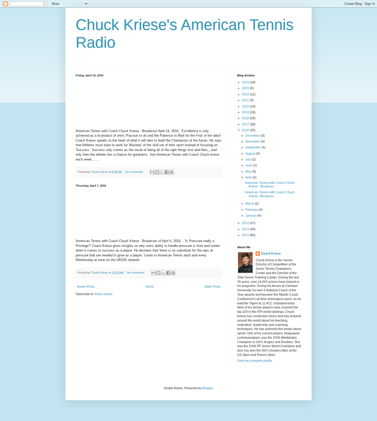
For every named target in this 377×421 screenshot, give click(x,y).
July (248, 159)
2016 (246, 130)
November (253, 141)
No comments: (134, 171)
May (248, 171)
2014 (246, 229)
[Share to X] (161, 172)
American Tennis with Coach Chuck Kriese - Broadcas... (269, 184)
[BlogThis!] (157, 172)
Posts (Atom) (103, 294)
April (249, 177)
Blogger (207, 388)
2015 (246, 223)
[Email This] (152, 172)
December (253, 135)
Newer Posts (86, 286)
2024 (246, 82)
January (251, 215)
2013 (246, 235)
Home (149, 286)
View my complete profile (254, 361)
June (249, 165)
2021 (246, 100)
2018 (246, 118)
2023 (246, 88)
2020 (246, 106)
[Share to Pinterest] (171, 172)
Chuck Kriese (271, 253)
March (250, 203)
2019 (246, 112)
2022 (246, 94)
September (253, 147)
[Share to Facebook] (166, 172)
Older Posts (212, 286)
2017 (246, 124)
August (250, 153)
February (252, 210)
